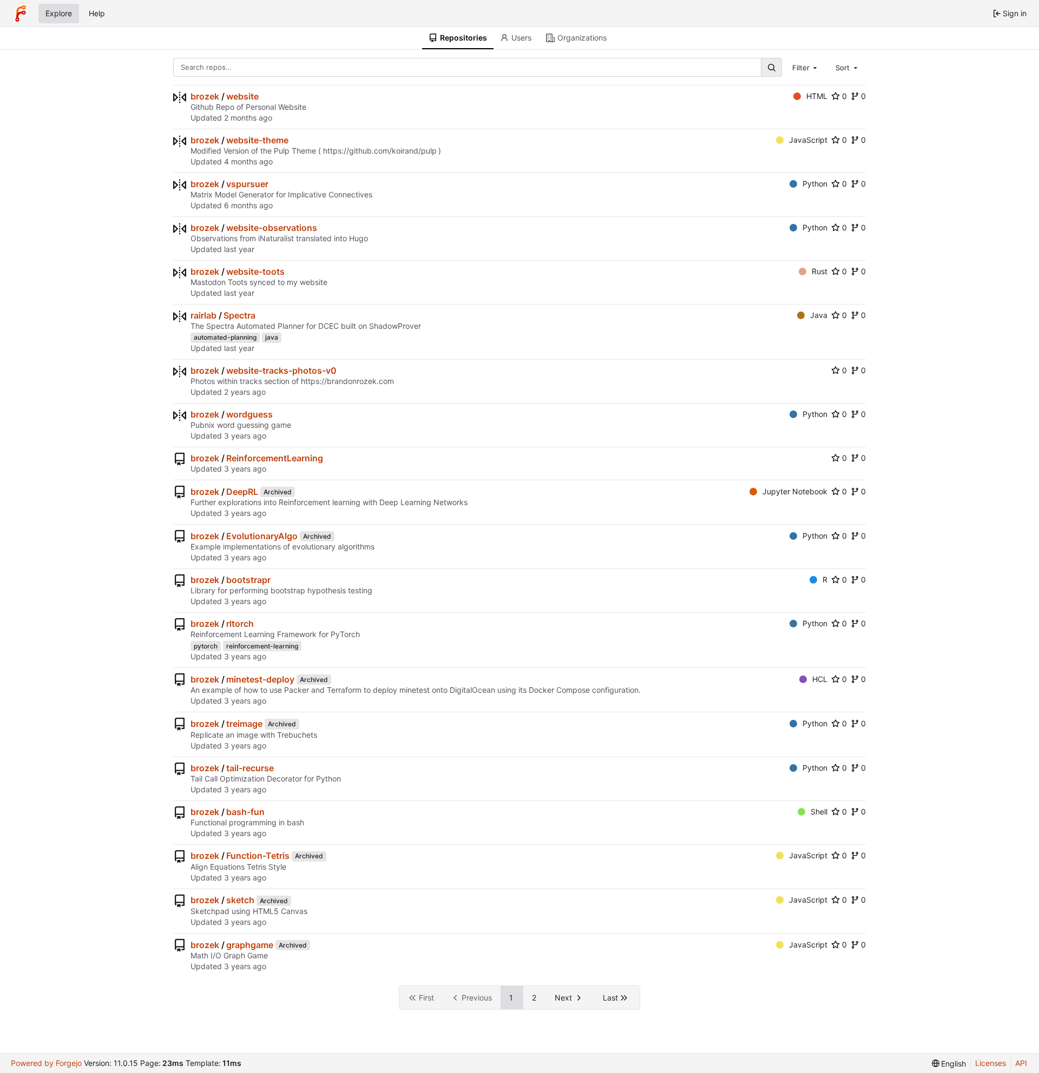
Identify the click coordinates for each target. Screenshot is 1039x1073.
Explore (58, 13)
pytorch (206, 646)
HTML (816, 96)
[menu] (949, 1063)
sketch (240, 900)
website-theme (257, 140)
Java (818, 315)
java (271, 337)
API (1021, 1063)
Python (815, 183)
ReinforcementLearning (274, 458)
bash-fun (245, 811)
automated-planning (225, 337)
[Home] (20, 13)
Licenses (990, 1063)
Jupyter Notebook (794, 491)
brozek (204, 96)
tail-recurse (250, 768)
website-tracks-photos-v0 (281, 370)
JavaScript (808, 139)
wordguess (249, 414)
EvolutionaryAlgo (262, 536)
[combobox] (806, 67)
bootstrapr (248, 579)
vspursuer (247, 183)
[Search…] (771, 67)
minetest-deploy (260, 679)
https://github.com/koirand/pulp (380, 150)
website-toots (255, 271)
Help (97, 13)
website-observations (271, 227)
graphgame (249, 944)
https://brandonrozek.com (347, 381)
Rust (819, 271)
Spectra (239, 315)
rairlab (203, 315)
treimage (244, 723)
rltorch (240, 623)
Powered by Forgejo (46, 1063)
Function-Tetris (258, 855)
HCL (819, 679)
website (242, 96)
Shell (819, 811)
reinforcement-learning (262, 646)
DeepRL (242, 491)
